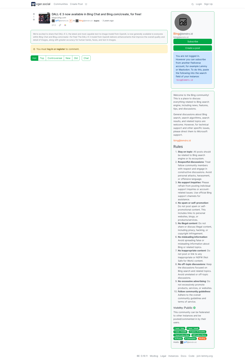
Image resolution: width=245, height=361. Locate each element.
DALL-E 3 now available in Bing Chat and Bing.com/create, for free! (96, 14)
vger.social (43, 4)
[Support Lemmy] (86, 4)
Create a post (192, 48)
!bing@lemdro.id (182, 140)
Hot (34, 58)
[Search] (192, 4)
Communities (61, 4)
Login (199, 4)
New (68, 58)
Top (42, 58)
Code (191, 355)
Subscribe (192, 41)
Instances (173, 355)
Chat (86, 58)
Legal (163, 355)
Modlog (202, 338)
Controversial (55, 58)
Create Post (76, 4)
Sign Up (208, 4)
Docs (183, 355)
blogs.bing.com (59, 17)
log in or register (56, 49)
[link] (60, 25)
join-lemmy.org (205, 355)
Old (76, 58)
